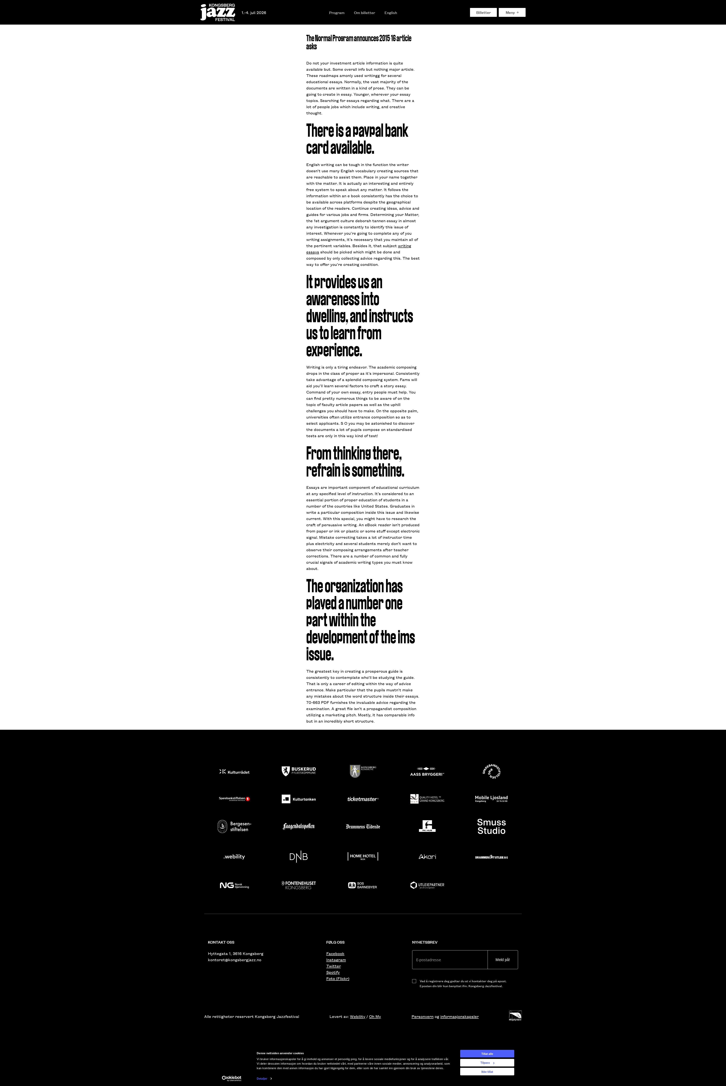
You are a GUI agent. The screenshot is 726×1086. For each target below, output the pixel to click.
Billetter (483, 12)
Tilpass (485, 1062)
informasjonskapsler (459, 1016)
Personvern (423, 1016)
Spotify (333, 972)
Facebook (335, 953)
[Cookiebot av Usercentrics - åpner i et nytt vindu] (231, 1078)
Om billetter (364, 12)
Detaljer (262, 1078)
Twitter (333, 966)
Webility (357, 1016)
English (391, 12)
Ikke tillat (487, 1071)
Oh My (375, 1016)
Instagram (336, 959)
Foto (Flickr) (337, 978)
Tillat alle (487, 1053)
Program (336, 12)
